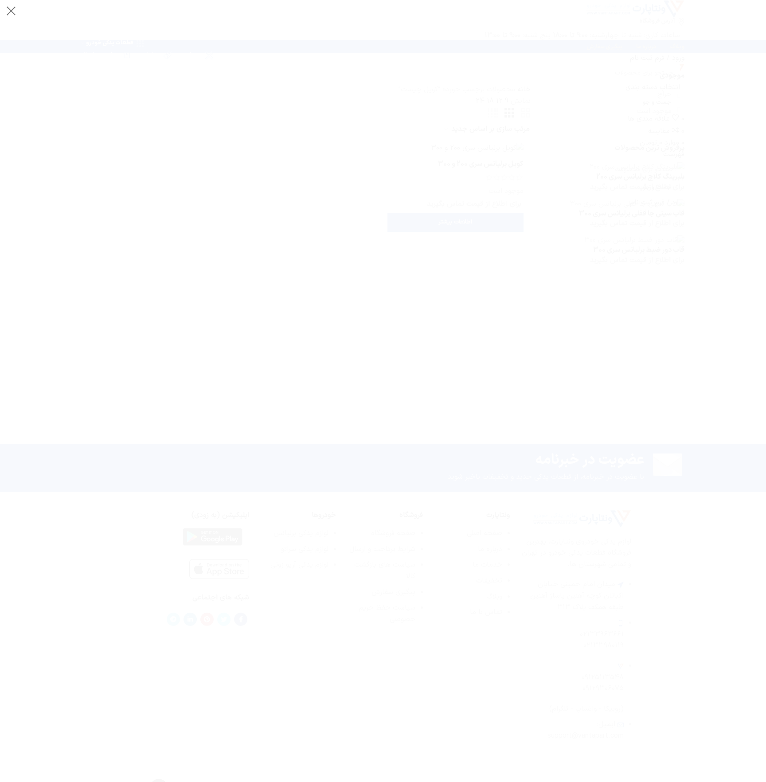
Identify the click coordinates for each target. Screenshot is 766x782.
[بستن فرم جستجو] (11, 11)
